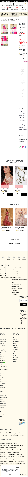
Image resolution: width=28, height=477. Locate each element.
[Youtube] (25, 318)
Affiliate (23, 7)
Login (2, 8)
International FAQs (16, 268)
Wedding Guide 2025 (5, 7)
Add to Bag (10, 194)
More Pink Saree (14, 239)
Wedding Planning (5, 275)
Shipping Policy (15, 286)
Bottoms (2, 452)
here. (10, 474)
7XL (23, 96)
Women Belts (3, 435)
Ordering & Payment (17, 288)
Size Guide (25, 61)
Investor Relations (16, 277)
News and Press (4, 270)
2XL (23, 80)
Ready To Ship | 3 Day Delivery (23, 14)
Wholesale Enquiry (16, 292)
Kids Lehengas (11, 456)
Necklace (11, 435)
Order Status (15, 270)
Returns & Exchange (17, 272)
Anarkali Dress (12, 461)
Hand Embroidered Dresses (17, 463)
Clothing (7, 19)
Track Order (12, 7)
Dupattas (9, 452)
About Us (2, 268)
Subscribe (23, 304)
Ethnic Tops (3, 454)
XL (22, 77)
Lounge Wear (11, 454)
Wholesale (18, 7)
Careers (2, 272)
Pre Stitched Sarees (5, 450)
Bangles (22, 435)
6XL (23, 93)
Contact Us (3, 273)
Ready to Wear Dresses (18, 450)
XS (22, 63)
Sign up (5, 8)
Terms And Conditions (17, 273)
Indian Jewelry (4, 432)
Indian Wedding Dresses (17, 445)
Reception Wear (4, 459)
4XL (23, 86)
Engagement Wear (15, 459)
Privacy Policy (15, 275)
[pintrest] (21, 322)
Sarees (11, 19)
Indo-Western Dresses (6, 443)
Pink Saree (17, 19)
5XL (23, 90)
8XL (23, 100)
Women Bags (12, 432)
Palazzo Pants (4, 447)
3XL (23, 83)
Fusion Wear (3, 461)
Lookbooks (14, 294)
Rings (16, 435)
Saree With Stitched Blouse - (23, 55)
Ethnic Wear (12, 447)
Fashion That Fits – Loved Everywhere (14, 14)
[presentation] (2, 176)
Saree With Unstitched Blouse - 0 (23, 49)
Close (17, 467)
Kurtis (15, 443)
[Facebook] (21, 314)
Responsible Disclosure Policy (19, 279)
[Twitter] (25, 314)
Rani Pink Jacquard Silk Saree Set (8, 20)
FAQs (13, 282)
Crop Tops (19, 454)
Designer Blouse (4, 445)
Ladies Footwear (22, 432)
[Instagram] (21, 318)
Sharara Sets (21, 461)
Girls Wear (3, 456)
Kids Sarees (20, 456)
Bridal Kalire (16, 452)
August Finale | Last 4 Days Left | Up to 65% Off (5, 14)
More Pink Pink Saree (14, 243)
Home (2, 19)
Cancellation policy (16, 284)
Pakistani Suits (4, 463)
